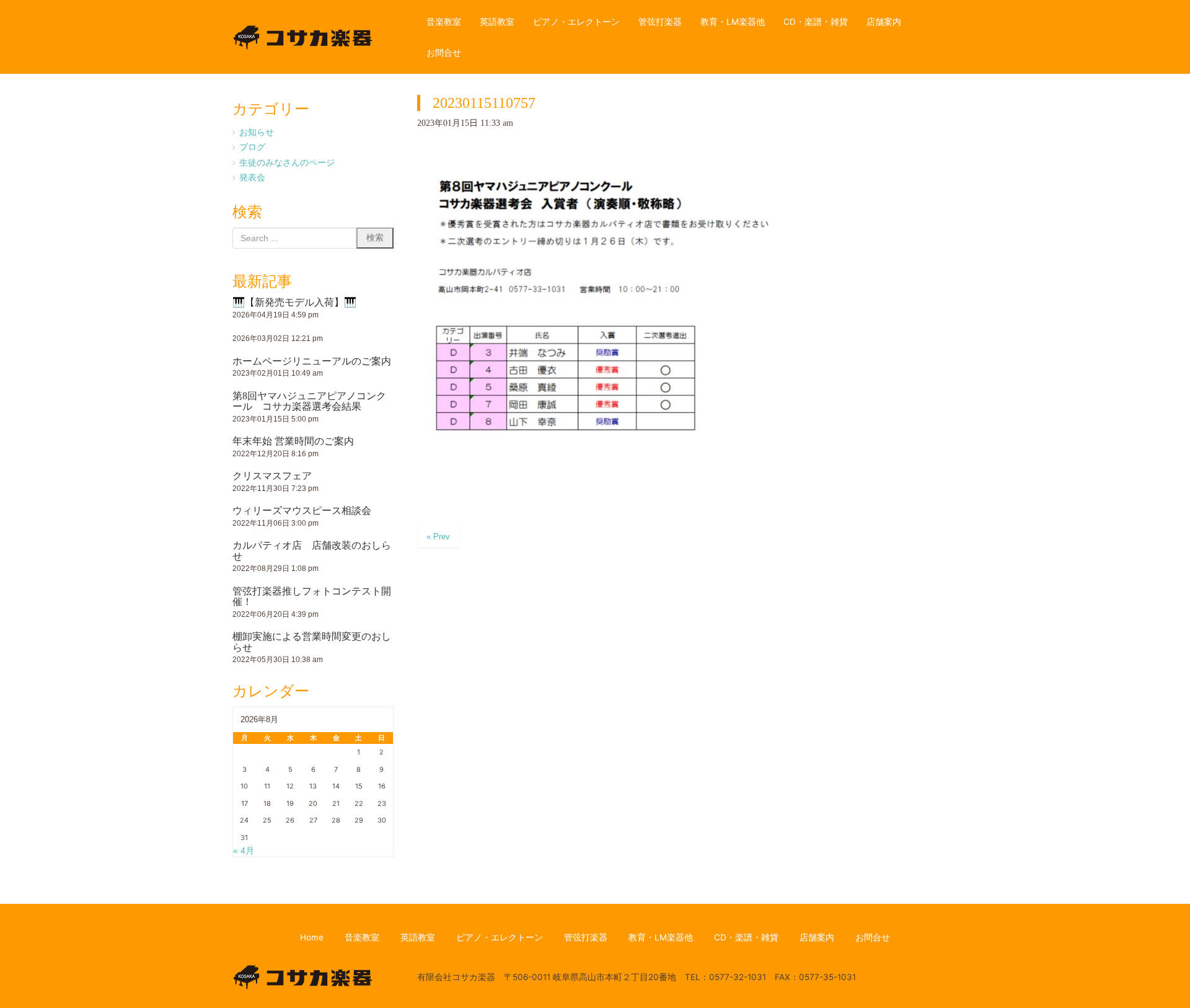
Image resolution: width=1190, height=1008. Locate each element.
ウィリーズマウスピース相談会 (301, 510)
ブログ (252, 147)
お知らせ (256, 132)
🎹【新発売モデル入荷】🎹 (294, 302)
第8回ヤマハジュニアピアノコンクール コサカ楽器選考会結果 (309, 401)
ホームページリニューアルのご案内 (311, 361)
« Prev (438, 536)
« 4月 (243, 850)
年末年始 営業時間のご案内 (293, 441)
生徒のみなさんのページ (287, 162)
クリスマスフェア (272, 476)
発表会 (252, 177)
